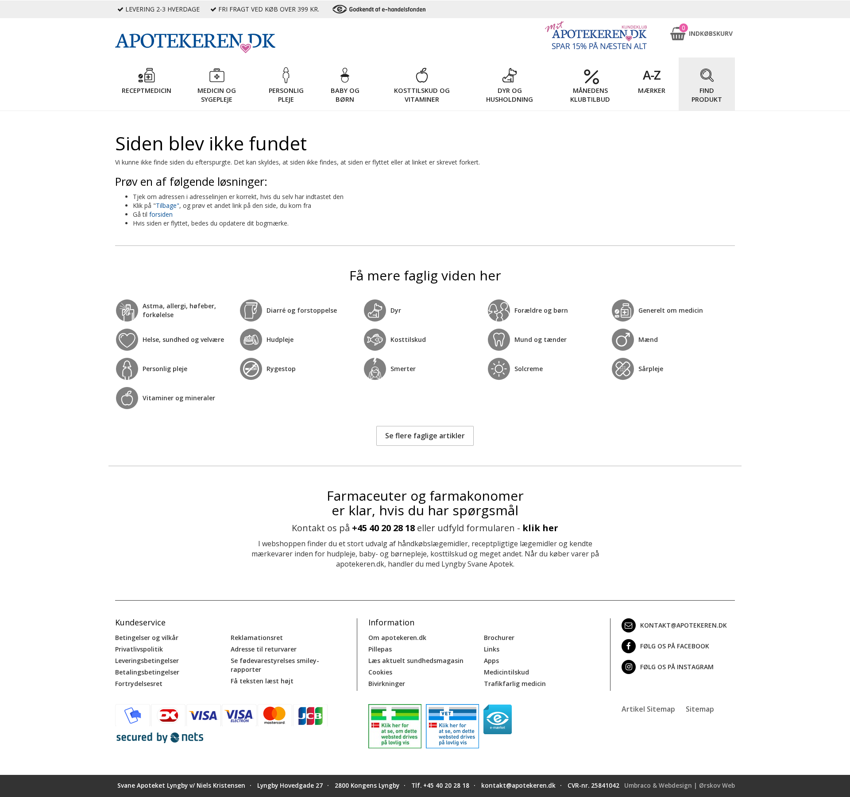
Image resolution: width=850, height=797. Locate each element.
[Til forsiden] (235, 43)
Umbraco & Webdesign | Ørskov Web (679, 785)
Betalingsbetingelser (147, 672)
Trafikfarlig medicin (515, 683)
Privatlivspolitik (139, 649)
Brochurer (499, 637)
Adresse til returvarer (264, 649)
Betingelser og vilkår (146, 637)
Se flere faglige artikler (425, 436)
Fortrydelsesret (138, 683)
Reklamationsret (257, 637)
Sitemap (700, 709)
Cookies (380, 672)
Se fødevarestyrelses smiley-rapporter (275, 665)
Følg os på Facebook (674, 646)
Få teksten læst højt (262, 681)
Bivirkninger (386, 683)
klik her (540, 528)
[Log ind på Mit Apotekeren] (596, 35)
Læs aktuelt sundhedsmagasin (416, 660)
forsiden (161, 214)
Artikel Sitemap (648, 709)
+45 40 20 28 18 (383, 528)
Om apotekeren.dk (397, 637)
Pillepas (380, 649)
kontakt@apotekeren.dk (683, 625)
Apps (491, 660)
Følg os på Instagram (677, 667)
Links (491, 649)
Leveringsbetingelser (147, 660)
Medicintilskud (506, 672)
